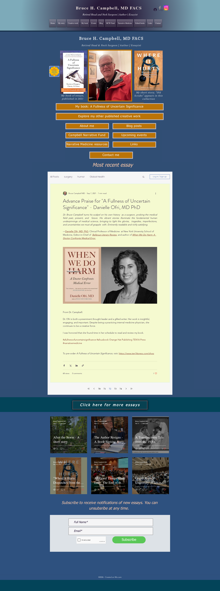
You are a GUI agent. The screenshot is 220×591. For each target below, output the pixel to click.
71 (105, 388)
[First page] (88, 388)
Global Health (97, 176)
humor (81, 176)
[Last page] (131, 388)
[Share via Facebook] (64, 365)
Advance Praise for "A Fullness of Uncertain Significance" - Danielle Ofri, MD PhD (106, 204)
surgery (68, 176)
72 (110, 388)
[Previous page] (94, 388)
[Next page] (126, 388)
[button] (143, 177)
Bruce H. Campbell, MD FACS (109, 8)
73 (115, 388)
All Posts (54, 176)
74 (121, 388)
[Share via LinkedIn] (76, 365)
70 (99, 388)
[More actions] (155, 193)
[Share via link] (83, 365)
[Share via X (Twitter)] (70, 365)
